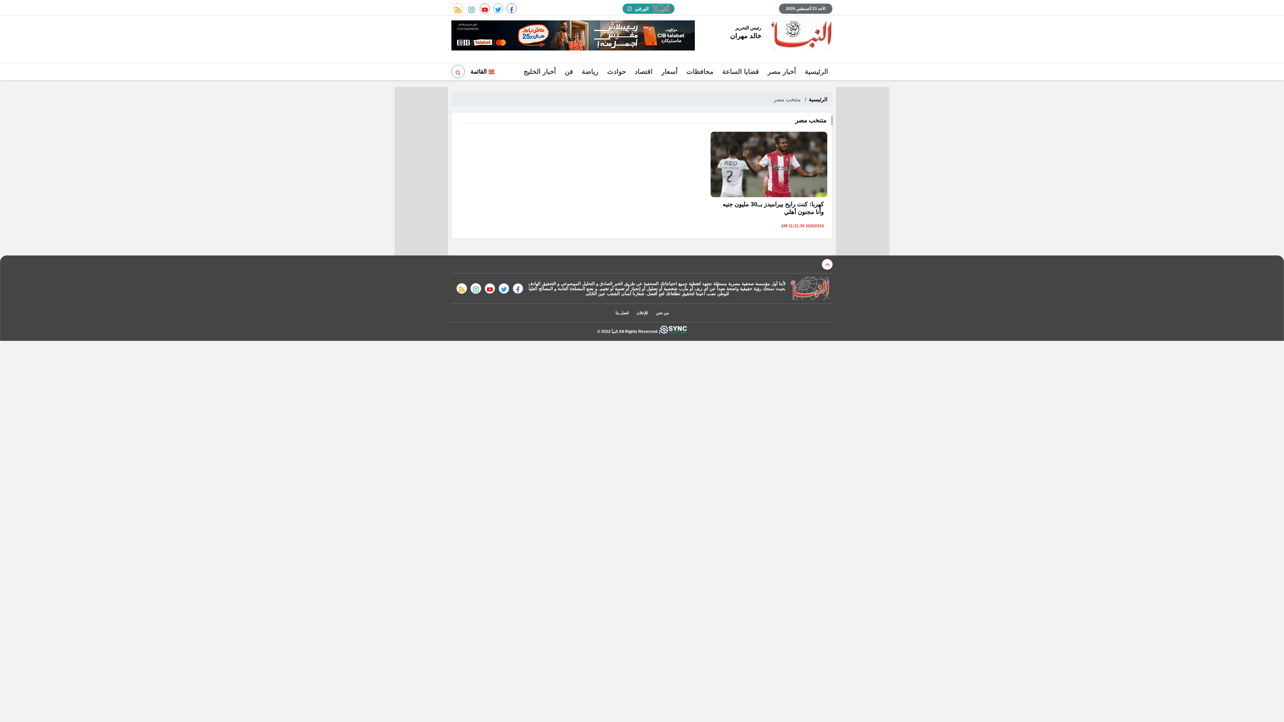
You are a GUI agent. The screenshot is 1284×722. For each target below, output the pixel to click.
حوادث (616, 71)
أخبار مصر (782, 71)
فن (569, 71)
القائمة (479, 71)
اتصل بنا (622, 313)
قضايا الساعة (740, 71)
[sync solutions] (673, 331)
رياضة (590, 71)
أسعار (669, 71)
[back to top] (827, 264)
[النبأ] (800, 34)
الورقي (642, 8)
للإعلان (642, 313)
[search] (458, 71)
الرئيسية (816, 71)
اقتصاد (644, 71)
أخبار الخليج (540, 71)
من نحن (662, 313)
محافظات (700, 71)
